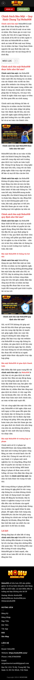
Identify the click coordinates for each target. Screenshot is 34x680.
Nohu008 (25, 372)
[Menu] (3, 3)
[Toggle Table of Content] (15, 60)
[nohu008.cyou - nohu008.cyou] (17, 3)
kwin (11, 595)
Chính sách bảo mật (9, 24)
